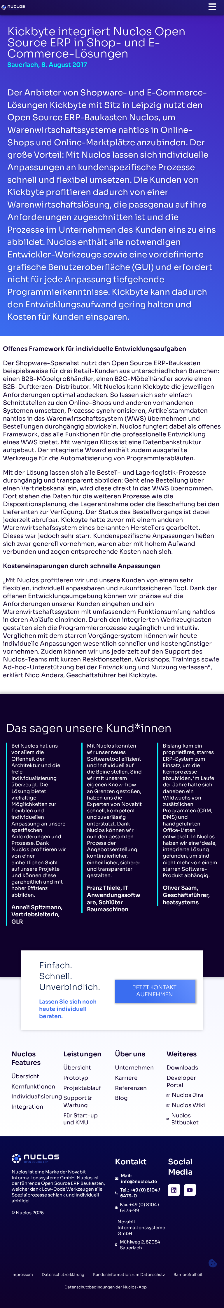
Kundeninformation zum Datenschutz (129, 1274)
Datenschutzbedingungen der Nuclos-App (105, 1287)
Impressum (22, 1274)
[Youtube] (190, 1190)
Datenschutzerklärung (63, 1274)
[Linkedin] (174, 1190)
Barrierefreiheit (188, 1274)
